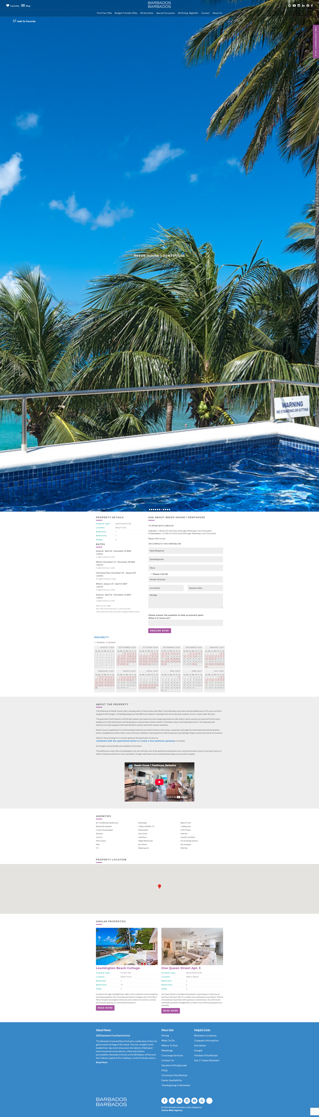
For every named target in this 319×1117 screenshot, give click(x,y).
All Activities (146, 13)
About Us (217, 13)
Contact (205, 13)
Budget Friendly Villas (126, 13)
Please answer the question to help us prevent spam (175, 885)
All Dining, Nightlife (188, 13)
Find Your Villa (104, 13)
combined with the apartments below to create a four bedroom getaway (135, 1011)
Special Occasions (165, 13)
